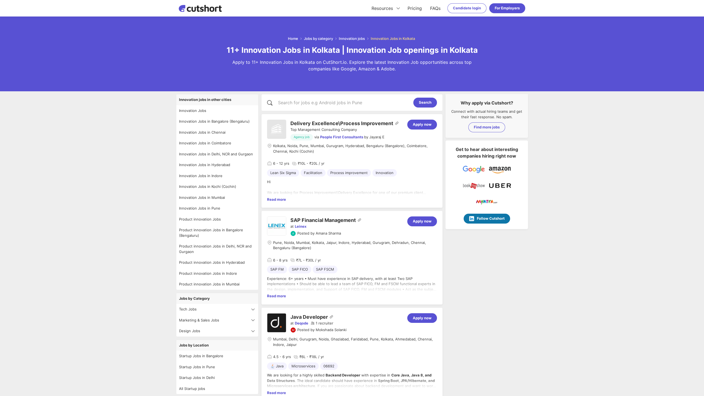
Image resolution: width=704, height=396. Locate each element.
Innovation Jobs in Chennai (202, 132)
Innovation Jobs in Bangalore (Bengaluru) (214, 121)
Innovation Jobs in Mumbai (202, 197)
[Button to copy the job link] (397, 123)
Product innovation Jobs (200, 219)
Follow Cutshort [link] (491, 218)
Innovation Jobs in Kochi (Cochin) (207, 186)
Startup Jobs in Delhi (197, 377)
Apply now (422, 124)
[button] (322, 323)
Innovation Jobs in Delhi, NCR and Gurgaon (216, 154)
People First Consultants (341, 137)
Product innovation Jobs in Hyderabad (212, 262)
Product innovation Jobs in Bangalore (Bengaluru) (211, 233)
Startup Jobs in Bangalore (201, 356)
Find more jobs (487, 127)
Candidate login (467, 8)
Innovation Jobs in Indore (200, 176)
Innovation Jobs (192, 110)
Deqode (301, 323)
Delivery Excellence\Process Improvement (341, 123)
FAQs (435, 8)
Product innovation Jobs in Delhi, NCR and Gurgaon (215, 249)
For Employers (507, 8)
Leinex (300, 226)
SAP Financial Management (323, 220)
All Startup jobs (192, 388)
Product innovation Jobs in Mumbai (209, 284)
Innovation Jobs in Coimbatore (205, 143)
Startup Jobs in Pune (197, 367)
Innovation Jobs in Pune (199, 208)
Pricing (415, 8)
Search (425, 102)
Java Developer (309, 317)
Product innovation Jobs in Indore (208, 273)
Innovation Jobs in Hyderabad (204, 165)
